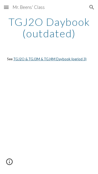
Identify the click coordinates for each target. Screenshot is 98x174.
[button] (6, 7)
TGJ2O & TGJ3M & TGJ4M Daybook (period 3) (50, 59)
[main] (49, 27)
